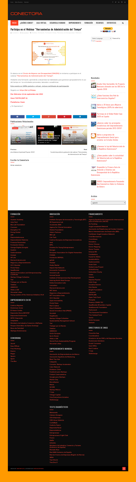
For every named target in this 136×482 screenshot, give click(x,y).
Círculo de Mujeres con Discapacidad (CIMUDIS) (41, 73)
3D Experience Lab (56, 222)
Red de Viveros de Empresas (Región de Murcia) (67, 455)
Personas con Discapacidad (65, 33)
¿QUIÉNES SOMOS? (26, 23)
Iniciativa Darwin (95, 285)
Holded (13, 255)
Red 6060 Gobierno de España (61, 452)
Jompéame (14, 321)
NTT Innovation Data (57, 296)
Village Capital (55, 395)
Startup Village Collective (20, 277)
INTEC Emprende (17, 318)
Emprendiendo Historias (19, 240)
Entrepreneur (54, 433)
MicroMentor (54, 382)
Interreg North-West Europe (60, 280)
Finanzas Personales (18, 242)
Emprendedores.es (17, 237)
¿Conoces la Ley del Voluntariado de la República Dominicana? (111, 147)
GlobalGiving (93, 269)
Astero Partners (55, 232)
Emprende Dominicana (19, 316)
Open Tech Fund (95, 297)
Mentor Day (54, 380)
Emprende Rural (55, 428)
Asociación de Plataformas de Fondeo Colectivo (106, 229)
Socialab (53, 313)
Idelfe (52, 440)
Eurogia (52, 250)
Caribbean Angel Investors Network (102, 234)
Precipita (92, 300)
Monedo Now (54, 450)
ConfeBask (53, 423)
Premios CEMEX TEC (96, 302)
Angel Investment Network (98, 227)
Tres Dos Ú (53, 462)
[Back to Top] (124, 468)
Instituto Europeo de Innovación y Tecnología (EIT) (68, 220)
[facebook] (113, 2)
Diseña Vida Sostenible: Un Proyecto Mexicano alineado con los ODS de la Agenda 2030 (111, 86)
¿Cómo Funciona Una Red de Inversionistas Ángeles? (108, 96)
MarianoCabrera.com (18, 260)
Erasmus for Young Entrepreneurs (62, 247)
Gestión (13, 250)
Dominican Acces (17, 308)
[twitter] (115, 2)
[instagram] (122, 2)
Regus (13, 354)
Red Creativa (54, 306)
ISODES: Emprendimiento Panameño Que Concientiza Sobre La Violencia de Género (110, 184)
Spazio (13, 356)
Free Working (16, 349)
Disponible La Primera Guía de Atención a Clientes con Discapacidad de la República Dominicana (105, 171)
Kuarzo (13, 351)
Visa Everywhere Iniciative (59, 397)
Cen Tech (53, 237)
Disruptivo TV (15, 230)
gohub (52, 260)
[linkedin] (119, 2)
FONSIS (52, 255)
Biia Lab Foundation (18, 225)
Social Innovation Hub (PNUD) (60, 311)
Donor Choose (94, 244)
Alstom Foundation (56, 230)
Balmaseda (53, 413)
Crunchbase (93, 239)
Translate (98, 41)
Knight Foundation (95, 290)
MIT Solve (53, 291)
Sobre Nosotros (19, 2)
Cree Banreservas (95, 237)
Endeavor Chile (55, 369)
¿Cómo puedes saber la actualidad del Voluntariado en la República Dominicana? (110, 158)
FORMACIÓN (88, 23)
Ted (12, 280)
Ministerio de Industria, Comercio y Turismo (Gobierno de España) (65, 446)
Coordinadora (94, 336)
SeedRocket (15, 270)
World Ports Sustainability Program (62, 341)
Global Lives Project (96, 267)
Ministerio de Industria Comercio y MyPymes (26, 323)
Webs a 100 (15, 290)
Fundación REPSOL (57, 258)
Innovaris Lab (54, 273)
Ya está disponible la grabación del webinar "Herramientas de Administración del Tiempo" (49, 137)
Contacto (26, 2)
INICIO (14, 23)
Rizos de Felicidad (17, 328)
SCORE (52, 387)
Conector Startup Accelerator (60, 364)
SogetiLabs (54, 316)
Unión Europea (55, 333)
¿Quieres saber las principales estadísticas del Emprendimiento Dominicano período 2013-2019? (109, 125)
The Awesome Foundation (98, 313)
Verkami (92, 323)
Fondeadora (93, 254)
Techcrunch (93, 310)
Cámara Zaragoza (56, 415)
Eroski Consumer (95, 343)
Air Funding (93, 224)
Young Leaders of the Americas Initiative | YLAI (27, 295)
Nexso (52, 385)
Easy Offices (15, 346)
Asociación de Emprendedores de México (64, 354)
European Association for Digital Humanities (66, 253)
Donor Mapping (94, 247)
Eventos (34, 33)
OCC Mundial (15, 265)
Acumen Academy (17, 220)
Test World (54, 460)
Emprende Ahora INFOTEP (20, 313)
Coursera (14, 227)
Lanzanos (92, 292)
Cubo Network (55, 367)
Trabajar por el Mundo (19, 282)
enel (51, 242)
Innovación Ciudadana (58, 270)
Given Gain (93, 264)
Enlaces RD (93, 252)
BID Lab (52, 235)
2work (13, 344)
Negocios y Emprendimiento (21, 263)
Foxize (52, 438)
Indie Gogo (93, 282)
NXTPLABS (92, 295)
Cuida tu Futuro (55, 425)
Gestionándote (16, 253)
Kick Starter (93, 287)
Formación (41, 33)
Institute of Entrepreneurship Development (65, 278)
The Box (14, 361)
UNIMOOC (14, 287)
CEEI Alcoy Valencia (57, 420)
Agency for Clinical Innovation (61, 227)
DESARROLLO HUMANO (57, 23)
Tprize (91, 318)
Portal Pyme (15, 268)
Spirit (12, 359)
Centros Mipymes (17, 306)
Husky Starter (54, 265)
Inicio (12, 2)
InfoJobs (53, 443)
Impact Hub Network (57, 268)
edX (12, 235)
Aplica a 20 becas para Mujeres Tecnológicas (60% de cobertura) (110, 106)
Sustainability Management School (62, 321)
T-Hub (52, 392)
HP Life (13, 258)
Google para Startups (57, 377)
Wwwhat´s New (16, 292)
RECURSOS (99, 23)
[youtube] (125, 2)
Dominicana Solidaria (96, 341)
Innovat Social (55, 275)
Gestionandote (94, 262)
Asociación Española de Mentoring (62, 357)
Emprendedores (55, 430)
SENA (52, 457)
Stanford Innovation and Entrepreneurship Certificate (26, 274)
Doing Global (15, 232)
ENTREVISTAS (111, 23)
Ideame (91, 277)
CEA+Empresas (55, 418)
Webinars (78, 33)
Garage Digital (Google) (19, 247)
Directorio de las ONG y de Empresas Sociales (105, 338)
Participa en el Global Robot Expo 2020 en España (109, 115)
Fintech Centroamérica (58, 374)
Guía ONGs (93, 346)
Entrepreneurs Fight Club (59, 435)
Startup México (55, 390)
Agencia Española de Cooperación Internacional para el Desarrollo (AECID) (106, 220)
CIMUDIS (40, 128)
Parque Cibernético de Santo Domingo (24, 326)
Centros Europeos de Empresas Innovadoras (66, 240)
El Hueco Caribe (16, 311)
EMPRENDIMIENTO (75, 23)
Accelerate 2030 (55, 225)
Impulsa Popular (95, 280)
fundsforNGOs (94, 259)
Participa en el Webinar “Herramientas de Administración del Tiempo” (73, 137)
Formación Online (17, 245)
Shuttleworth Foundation (98, 307)
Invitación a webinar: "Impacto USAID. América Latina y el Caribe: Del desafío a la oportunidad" (23, 136)
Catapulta (53, 362)
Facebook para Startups (58, 372)
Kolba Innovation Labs (58, 283)
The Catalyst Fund (95, 315)
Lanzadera (53, 285)
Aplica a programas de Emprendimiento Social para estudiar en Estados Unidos (108, 137)
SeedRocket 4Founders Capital (100, 305)
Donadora (92, 242)
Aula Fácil (14, 222)
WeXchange (54, 400)
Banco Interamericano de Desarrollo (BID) (104, 232)
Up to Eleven (54, 336)
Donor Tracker (94, 249)
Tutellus (13, 285)
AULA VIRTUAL (41, 23)
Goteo (91, 275)
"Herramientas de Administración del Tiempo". (35, 76)
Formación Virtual (50, 33)
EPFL (51, 245)
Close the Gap (94, 333)
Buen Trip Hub (55, 359)
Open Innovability (56, 301)
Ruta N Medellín (55, 308)
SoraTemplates (21, 468)
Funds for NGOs (94, 257)
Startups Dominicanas (18, 331)
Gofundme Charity (95, 272)
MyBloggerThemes (39, 468)
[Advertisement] (87, 12)
